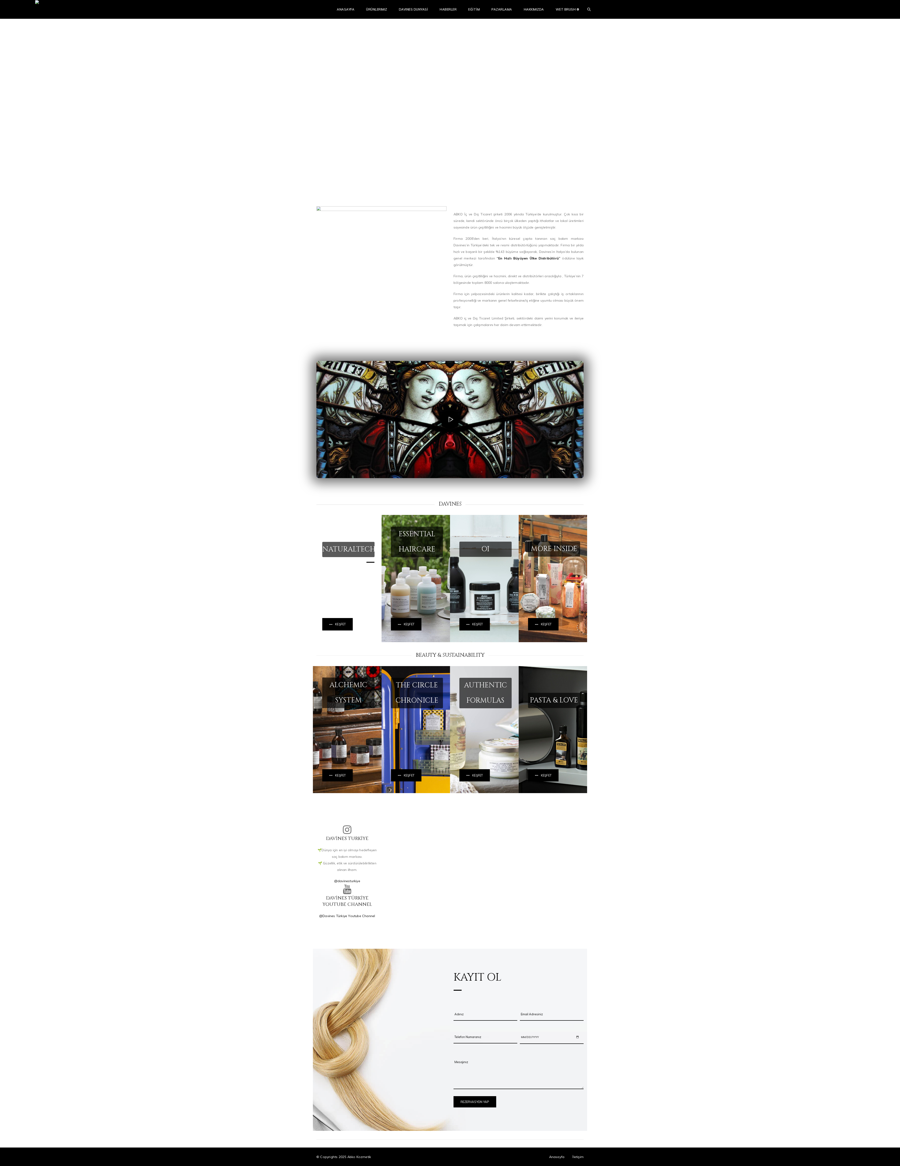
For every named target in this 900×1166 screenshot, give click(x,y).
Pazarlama (501, 9)
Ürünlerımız (376, 9)
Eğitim (474, 9)
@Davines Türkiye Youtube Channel (347, 916)
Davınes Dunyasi (413, 9)
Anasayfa (345, 9)
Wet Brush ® (567, 9)
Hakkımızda (534, 9)
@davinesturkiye (347, 881)
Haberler (448, 9)
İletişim (578, 1157)
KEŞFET (340, 624)
